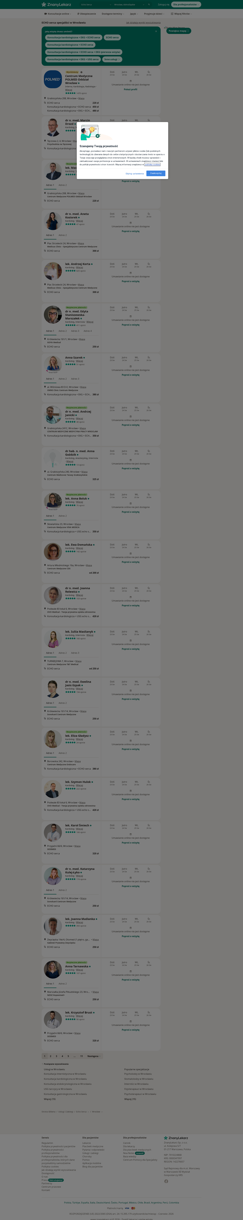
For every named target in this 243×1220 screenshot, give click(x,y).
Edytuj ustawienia (135, 173)
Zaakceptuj (156, 173)
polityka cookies (152, 164)
